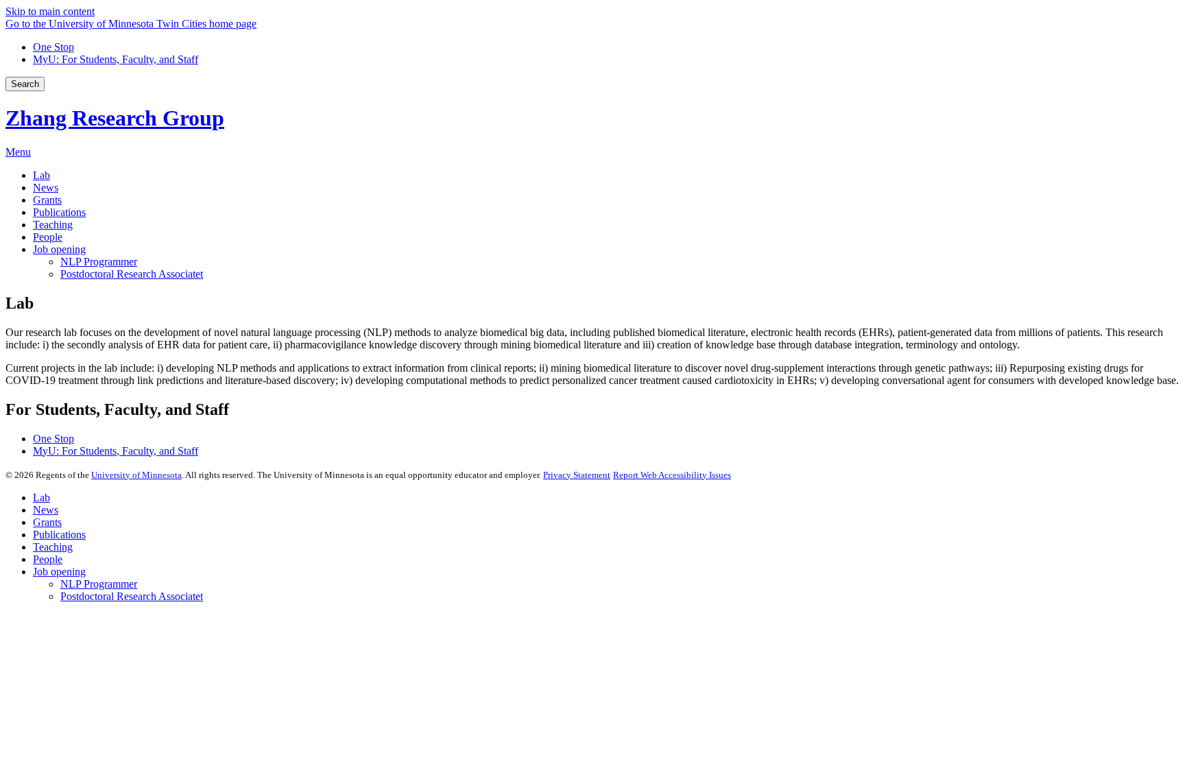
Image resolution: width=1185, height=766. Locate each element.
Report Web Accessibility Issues (672, 475)
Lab (41, 497)
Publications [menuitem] (59, 212)
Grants (47, 522)
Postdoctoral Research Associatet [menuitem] (131, 274)
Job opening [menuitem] (59, 249)
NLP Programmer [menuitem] (98, 261)
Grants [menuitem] (47, 200)
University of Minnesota (136, 475)
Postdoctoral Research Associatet (131, 596)
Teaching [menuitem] (53, 224)
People (47, 559)
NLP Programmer (98, 584)
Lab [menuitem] (41, 175)
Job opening (59, 571)
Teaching (53, 547)
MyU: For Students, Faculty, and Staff (115, 59)
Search (25, 84)
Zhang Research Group (114, 118)
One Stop (53, 47)
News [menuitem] (45, 187)
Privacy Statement (576, 475)
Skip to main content (50, 11)
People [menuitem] (47, 237)
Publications (59, 534)
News (45, 510)
